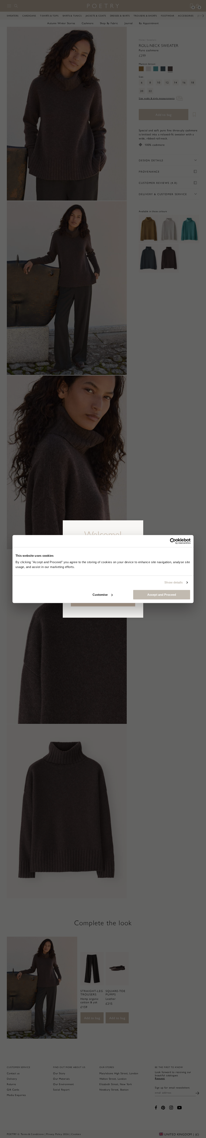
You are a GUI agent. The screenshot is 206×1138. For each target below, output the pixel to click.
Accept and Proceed (161, 594)
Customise (100, 594)
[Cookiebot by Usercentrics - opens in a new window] (173, 541)
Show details (173, 582)
